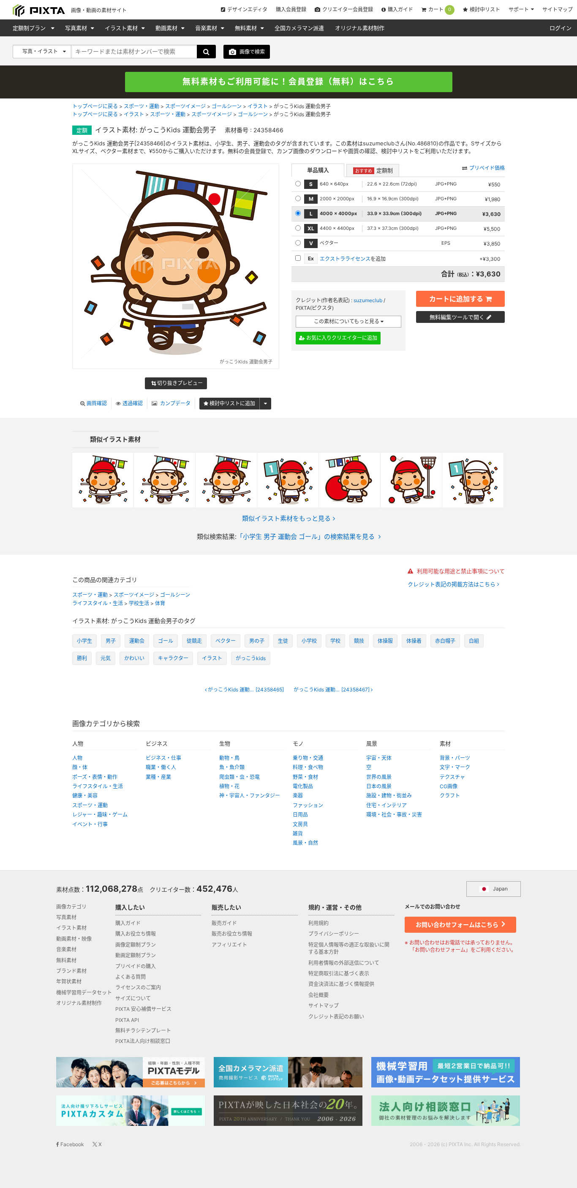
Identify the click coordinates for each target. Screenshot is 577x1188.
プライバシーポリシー (333, 934)
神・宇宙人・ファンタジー (249, 795)
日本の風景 (379, 786)
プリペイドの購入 (135, 966)
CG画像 (448, 786)
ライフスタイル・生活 (97, 603)
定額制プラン (30, 28)
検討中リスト (485, 9)
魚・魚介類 (232, 767)
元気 (106, 658)
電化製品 (303, 786)
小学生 (84, 641)
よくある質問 (130, 977)
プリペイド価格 (487, 168)
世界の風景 (379, 777)
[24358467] (332, 689)
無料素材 (247, 28)
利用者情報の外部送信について (343, 963)
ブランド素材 (71, 971)
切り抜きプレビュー (179, 383)
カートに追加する (456, 299)
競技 (359, 641)
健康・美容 (85, 795)
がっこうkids (251, 658)
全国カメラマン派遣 (299, 28)
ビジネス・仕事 (163, 758)
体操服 (385, 641)
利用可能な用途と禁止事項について (460, 571)
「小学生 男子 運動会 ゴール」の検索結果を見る (306, 537)
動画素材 (167, 28)
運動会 (136, 641)
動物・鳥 (229, 758)
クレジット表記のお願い (336, 1016)
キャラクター (173, 658)
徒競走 (194, 641)
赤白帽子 (445, 641)
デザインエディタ (247, 9)
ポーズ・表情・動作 (94, 777)
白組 (474, 641)
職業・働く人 (161, 767)
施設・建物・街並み (389, 795)
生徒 (283, 641)
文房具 (300, 824)
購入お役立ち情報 (135, 934)
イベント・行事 (90, 824)
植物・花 (229, 786)
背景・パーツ (455, 758)
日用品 (300, 814)
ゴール (165, 641)
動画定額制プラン (135, 955)
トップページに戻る (95, 106)
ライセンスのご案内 (138, 987)
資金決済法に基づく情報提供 (341, 984)
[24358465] (246, 689)
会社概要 (318, 995)
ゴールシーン (227, 106)
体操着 (414, 641)
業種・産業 (158, 777)
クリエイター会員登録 (347, 9)
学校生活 (139, 603)
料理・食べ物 (308, 767)
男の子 (256, 641)
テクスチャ (452, 777)
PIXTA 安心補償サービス (143, 1009)
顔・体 (79, 767)
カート (439, 9)
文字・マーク (455, 767)
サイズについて (133, 998)
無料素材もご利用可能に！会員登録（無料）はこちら (288, 82)
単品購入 (318, 170)
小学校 (309, 641)
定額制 (374, 170)
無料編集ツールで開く (457, 317)
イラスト (258, 106)
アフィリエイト (229, 945)
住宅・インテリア (386, 805)
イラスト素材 (122, 28)
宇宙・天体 (379, 758)
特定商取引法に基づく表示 (338, 973)
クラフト (450, 795)
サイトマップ (557, 9)
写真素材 (77, 28)
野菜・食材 (305, 777)
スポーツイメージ (185, 106)
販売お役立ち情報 (232, 934)
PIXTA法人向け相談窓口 (142, 1041)
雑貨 (298, 833)
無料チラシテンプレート (143, 1030)
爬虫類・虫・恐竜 (239, 777)
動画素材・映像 (74, 939)
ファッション (308, 805)
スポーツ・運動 (141, 106)
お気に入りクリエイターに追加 (341, 338)
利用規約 (318, 923)
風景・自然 (305, 843)
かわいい (134, 658)
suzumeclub (368, 300)
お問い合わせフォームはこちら (458, 924)
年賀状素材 (69, 981)
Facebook (71, 1144)
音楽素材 (207, 28)
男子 (111, 641)
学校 (335, 641)
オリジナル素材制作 (359, 28)
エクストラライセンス (345, 259)
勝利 (82, 658)
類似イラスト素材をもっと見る (286, 518)
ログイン (561, 28)
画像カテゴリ (71, 907)
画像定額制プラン (135, 945)
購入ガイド (400, 9)
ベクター (225, 641)
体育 (160, 603)
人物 (77, 758)
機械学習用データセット (84, 992)
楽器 (298, 795)
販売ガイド (224, 923)
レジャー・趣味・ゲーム (100, 814)
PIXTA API (127, 1020)
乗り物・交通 (308, 758)
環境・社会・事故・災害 (394, 814)
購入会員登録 (291, 9)
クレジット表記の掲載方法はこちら (452, 584)
